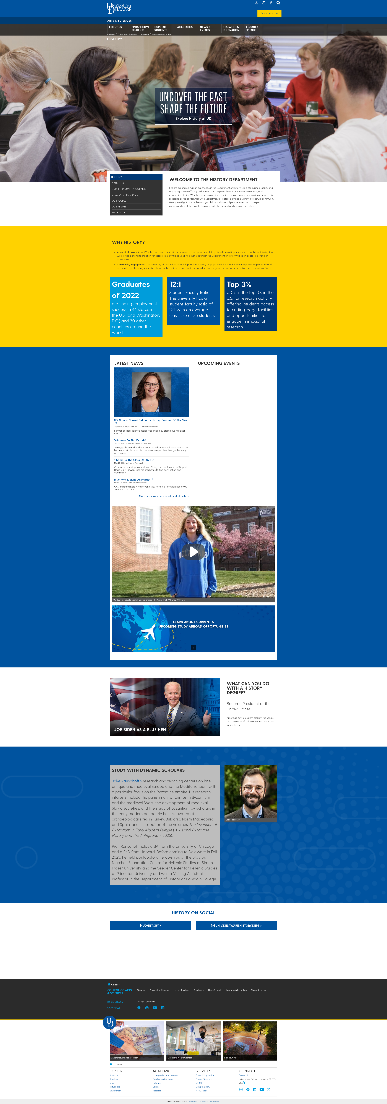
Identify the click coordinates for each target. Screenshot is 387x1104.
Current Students (160, 28)
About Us (115, 26)
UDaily (112, 1083)
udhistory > (151, 925)
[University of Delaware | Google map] (244, 1082)
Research (157, 1090)
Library (156, 1086)
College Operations (146, 1001)
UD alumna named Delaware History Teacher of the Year (151, 420)
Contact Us (244, 1075)
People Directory (204, 1079)
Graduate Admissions (162, 1079)
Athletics (114, 1079)
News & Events (205, 28)
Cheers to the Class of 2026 (132, 459)
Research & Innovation (231, 28)
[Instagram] (241, 1090)
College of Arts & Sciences (127, 34)
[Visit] (256, 3)
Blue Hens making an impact (132, 479)
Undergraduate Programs (129, 189)
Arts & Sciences (119, 20)
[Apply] (264, 3)
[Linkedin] (255, 1090)
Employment (115, 1090)
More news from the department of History (164, 495)
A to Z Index (201, 1090)
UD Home (111, 34)
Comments (193, 1101)
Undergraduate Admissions (165, 1075)
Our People (119, 200)
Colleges (157, 1083)
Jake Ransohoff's (127, 780)
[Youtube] (262, 1090)
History (171, 34)
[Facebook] (248, 1090)
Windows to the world (129, 440)
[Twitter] (269, 1090)
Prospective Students (141, 28)
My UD (199, 1083)
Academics (185, 26)
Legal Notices (203, 1101)
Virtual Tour (115, 1086)
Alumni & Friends (252, 28)
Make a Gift (119, 212)
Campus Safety (203, 1086)
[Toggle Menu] (160, 183)
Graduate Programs (125, 194)
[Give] (271, 3)
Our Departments (158, 34)
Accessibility (214, 1101)
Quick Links (267, 13)
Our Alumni (119, 206)
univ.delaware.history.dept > (238, 925)
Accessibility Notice (205, 1075)
